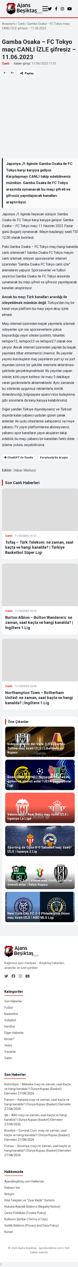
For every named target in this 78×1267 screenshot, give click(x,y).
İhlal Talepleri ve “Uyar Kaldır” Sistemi (29, 1200)
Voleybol (10, 1020)
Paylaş (29, 73)
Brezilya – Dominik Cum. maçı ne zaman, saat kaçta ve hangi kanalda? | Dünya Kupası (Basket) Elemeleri (37, 1135)
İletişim (9, 1194)
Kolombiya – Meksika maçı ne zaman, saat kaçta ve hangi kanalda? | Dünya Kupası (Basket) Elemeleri (37, 1089)
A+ (12, 72)
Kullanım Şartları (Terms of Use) (26, 1219)
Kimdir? (9, 1039)
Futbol (8, 1007)
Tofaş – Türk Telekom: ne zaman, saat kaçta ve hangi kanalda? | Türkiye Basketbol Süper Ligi (39, 547)
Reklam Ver (12, 1187)
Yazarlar (10, 1051)
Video (8, 1045)
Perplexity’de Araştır (54, 457)
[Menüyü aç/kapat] (45, 8)
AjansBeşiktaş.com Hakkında (24, 1181)
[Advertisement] (39, 117)
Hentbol (9, 1026)
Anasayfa (8, 23)
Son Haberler (13, 1001)
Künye (8, 1232)
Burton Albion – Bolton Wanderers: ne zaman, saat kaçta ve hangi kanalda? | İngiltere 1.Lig (39, 622)
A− (5, 72)
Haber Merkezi (24, 470)
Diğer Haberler (14, 1033)
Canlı (21, 23)
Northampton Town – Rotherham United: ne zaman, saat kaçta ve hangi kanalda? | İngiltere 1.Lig (39, 697)
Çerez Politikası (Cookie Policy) (25, 1213)
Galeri (8, 1058)
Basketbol (11, 1014)
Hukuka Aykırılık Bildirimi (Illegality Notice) (32, 1206)
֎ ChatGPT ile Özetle (18, 457)
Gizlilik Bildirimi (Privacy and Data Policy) (31, 1225)
